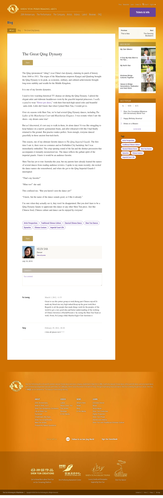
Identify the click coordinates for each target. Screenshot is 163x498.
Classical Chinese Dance (73, 223)
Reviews (92, 14)
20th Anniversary (28, 14)
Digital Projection (99, 414)
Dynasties (27, 227)
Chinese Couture (40, 227)
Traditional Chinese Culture (51, 223)
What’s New (81, 403)
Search (147, 4)
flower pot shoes (44, 102)
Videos (77, 14)
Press (120, 4)
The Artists (64, 408)
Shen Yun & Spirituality (43, 420)
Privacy (151, 492)
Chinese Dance (98, 403)
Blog (19, 30)
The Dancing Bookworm (148, 34)
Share (28, 62)
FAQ (99, 14)
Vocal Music (97, 408)
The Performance (44, 14)
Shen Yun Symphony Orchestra (46, 408)
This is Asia (125, 33)
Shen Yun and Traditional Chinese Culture (108, 422)
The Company (59, 14)
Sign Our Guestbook (109, 439)
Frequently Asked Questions (45, 425)
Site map (158, 492)
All (123, 106)
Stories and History (100, 420)
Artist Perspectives (30, 223)
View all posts (41, 255)
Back (12, 30)
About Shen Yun (66, 405)
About (37, 399)
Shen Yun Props (99, 417)
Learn (132, 4)
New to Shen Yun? (42, 405)
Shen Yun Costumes (100, 411)
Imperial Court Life (57, 227)
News (129, 106)
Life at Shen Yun (41, 411)
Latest (84, 14)
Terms (145, 492)
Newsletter (126, 4)
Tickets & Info (142, 12)
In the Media (65, 414)
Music (95, 405)
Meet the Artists (41, 422)
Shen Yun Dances (91, 223)
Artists (69, 14)
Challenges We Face (42, 417)
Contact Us (138, 4)
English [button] (152, 4)
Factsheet (38, 414)
